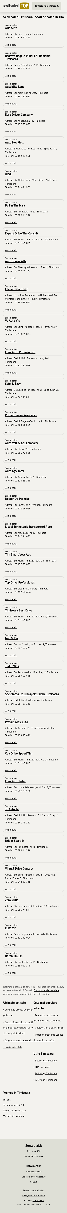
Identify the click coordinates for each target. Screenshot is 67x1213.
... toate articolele (12, 1047)
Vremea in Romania (14, 1116)
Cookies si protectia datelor (33, 1176)
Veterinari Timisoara (46, 1079)
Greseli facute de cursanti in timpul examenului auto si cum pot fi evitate (18, 1027)
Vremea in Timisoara (14, 1110)
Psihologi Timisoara (46, 1073)
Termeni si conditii (33, 1171)
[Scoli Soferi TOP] (15, 6)
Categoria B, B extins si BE (49, 1027)
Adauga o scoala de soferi (33, 1195)
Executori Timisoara (46, 1060)
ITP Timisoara (42, 1067)
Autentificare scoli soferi (33, 1190)
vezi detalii (11, 44)
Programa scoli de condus (19, 1040)
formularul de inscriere (46, 990)
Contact (33, 1182)
